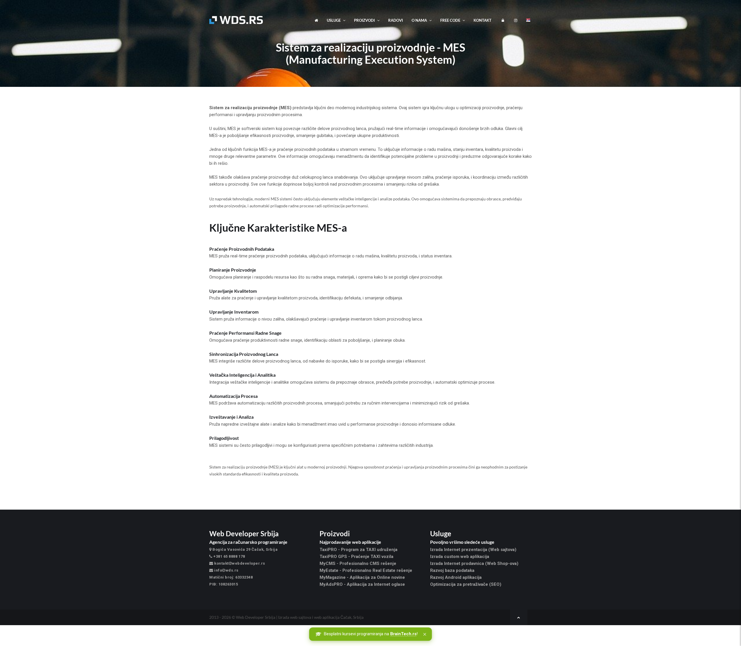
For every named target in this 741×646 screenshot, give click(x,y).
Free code (450, 20)
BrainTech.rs (403, 633)
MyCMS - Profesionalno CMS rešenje (358, 563)
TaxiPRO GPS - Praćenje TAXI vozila (356, 556)
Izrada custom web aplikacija (459, 556)
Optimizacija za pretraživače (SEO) (465, 584)
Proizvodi (365, 20)
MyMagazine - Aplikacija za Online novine (362, 577)
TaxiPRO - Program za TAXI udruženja (358, 549)
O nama (420, 20)
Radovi (395, 20)
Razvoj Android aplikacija (456, 577)
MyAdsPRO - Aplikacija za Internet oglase (362, 584)
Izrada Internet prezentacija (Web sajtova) (473, 549)
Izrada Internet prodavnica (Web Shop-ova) (474, 563)
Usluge (334, 20)
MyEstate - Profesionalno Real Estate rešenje (366, 570)
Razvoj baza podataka (452, 570)
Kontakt (482, 20)
